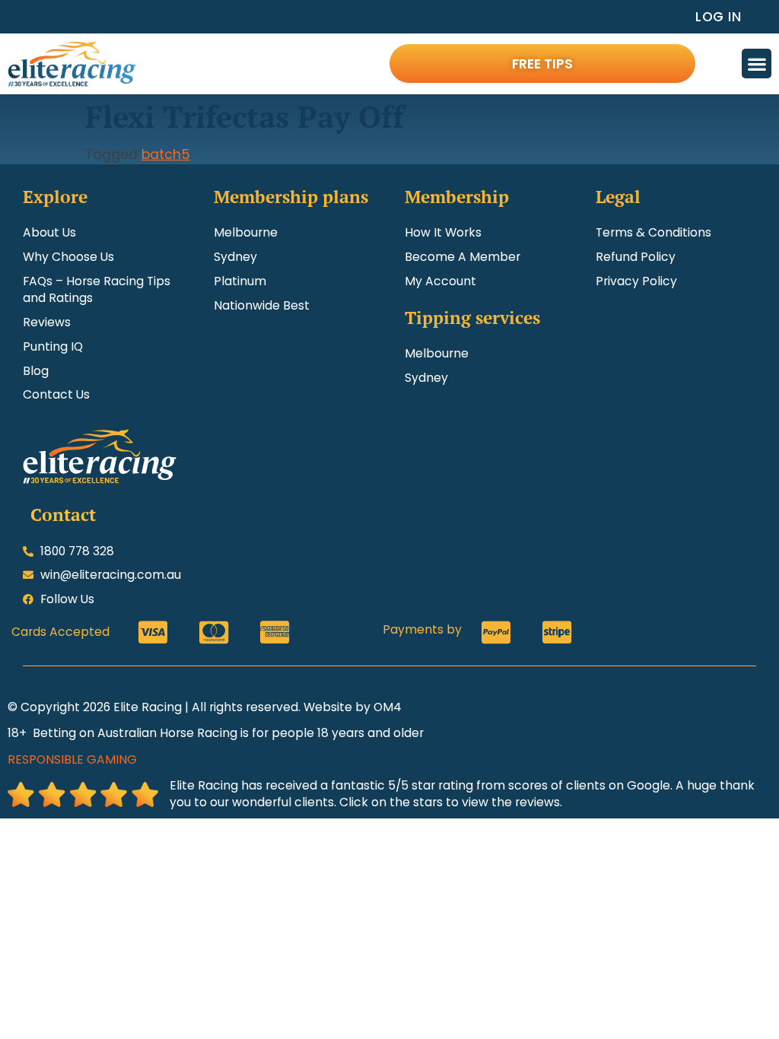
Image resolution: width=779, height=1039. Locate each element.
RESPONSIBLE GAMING (72, 759)
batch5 (165, 154)
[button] (756, 63)
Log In (718, 16)
